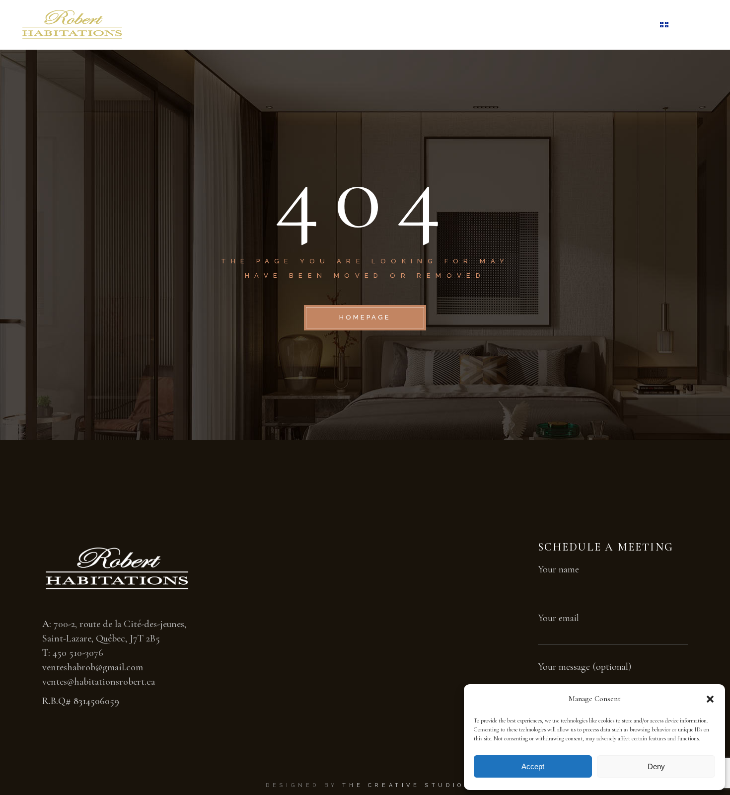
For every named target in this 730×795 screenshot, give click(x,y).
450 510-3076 (78, 653)
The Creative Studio (403, 785)
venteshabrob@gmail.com (92, 667)
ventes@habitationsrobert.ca (98, 682)
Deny (656, 766)
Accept (532, 766)
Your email (558, 618)
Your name (558, 569)
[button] (710, 699)
